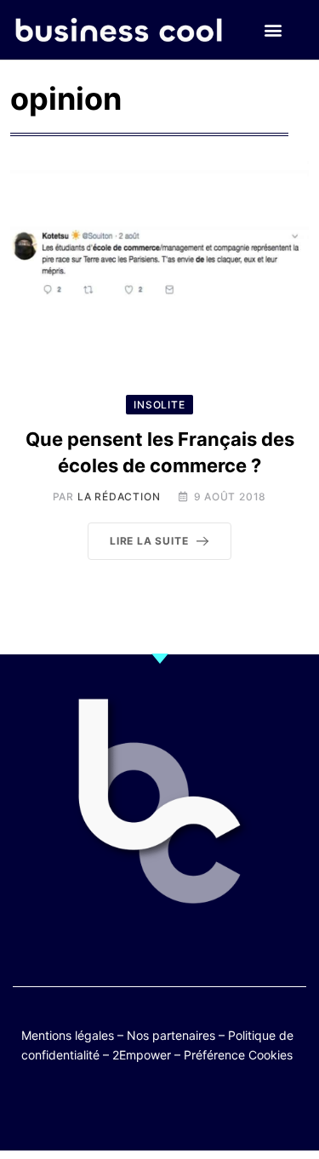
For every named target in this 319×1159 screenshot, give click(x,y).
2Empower (141, 1055)
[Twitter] (77, 1110)
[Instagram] (209, 1110)
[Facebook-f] (110, 1110)
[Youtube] (143, 1110)
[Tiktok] (176, 1110)
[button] (273, 30)
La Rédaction (119, 496)
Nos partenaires (171, 1035)
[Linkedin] (242, 1110)
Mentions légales (67, 1035)
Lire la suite (149, 540)
